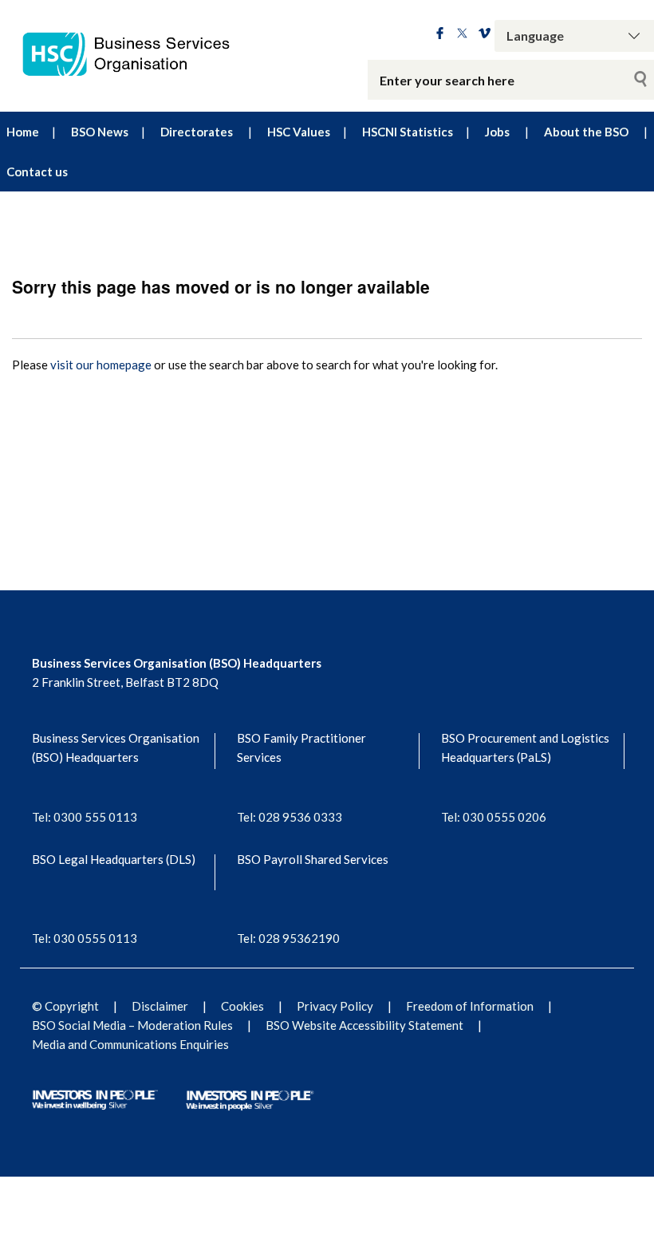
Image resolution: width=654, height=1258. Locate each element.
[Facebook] (440, 34)
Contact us (37, 171)
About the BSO (586, 131)
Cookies (242, 1006)
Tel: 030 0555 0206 (493, 817)
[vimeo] (484, 34)
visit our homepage (101, 364)
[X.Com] (462, 34)
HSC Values (298, 131)
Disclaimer (160, 1006)
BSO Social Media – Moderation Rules (132, 1025)
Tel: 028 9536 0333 (289, 817)
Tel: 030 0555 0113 (84, 938)
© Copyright (65, 1006)
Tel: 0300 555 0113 (84, 817)
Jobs (497, 131)
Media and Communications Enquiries (130, 1044)
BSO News (99, 131)
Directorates (196, 131)
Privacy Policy (335, 1006)
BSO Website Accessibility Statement (364, 1025)
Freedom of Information (470, 1006)
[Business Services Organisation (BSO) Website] (136, 54)
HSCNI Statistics (407, 131)
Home (22, 131)
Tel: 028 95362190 (288, 938)
